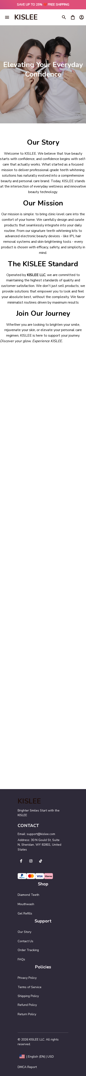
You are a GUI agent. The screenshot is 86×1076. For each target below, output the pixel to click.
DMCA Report (27, 1067)
